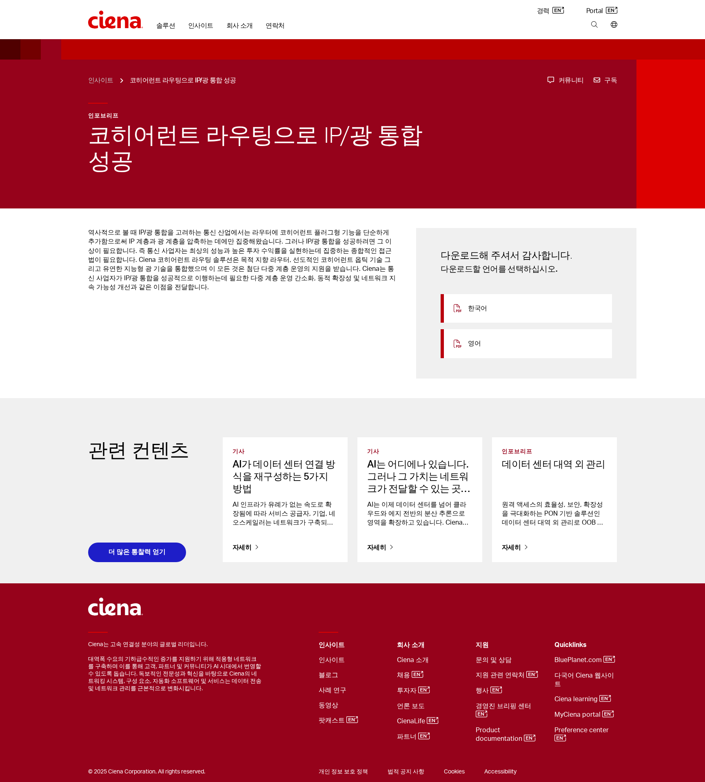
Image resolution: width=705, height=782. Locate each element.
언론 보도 (411, 706)
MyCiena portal (578, 714)
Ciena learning (576, 699)
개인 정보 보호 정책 (343, 772)
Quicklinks (570, 645)
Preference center (582, 730)
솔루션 (165, 25)
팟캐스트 (332, 720)
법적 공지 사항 (406, 772)
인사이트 (200, 25)
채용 (404, 675)
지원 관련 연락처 (501, 675)
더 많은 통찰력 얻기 (137, 551)
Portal (595, 11)
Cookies (454, 772)
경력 (544, 11)
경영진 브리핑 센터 (504, 706)
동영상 (328, 705)
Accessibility (500, 772)
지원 (482, 645)
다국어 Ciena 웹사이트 (584, 679)
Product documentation (500, 734)
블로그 (328, 675)
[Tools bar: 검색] (594, 25)
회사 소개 (239, 25)
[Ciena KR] (115, 17)
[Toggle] (378, 645)
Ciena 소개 (413, 660)
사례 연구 (332, 690)
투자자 (407, 690)
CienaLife (412, 721)
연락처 (275, 25)
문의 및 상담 (494, 660)
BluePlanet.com (578, 660)
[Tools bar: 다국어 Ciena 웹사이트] (612, 25)
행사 (483, 690)
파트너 (407, 736)
